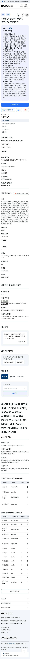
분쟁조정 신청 (5, 630)
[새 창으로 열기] (4, 301)
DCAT (19, 362)
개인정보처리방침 (10, 644)
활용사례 (12, 376)
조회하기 (15, 393)
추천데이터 (21, 376)
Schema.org (8, 362)
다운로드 (21, 341)
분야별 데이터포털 (5, 608)
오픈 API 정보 (5, 120)
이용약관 (3, 644)
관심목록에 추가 (7, 110)
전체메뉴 (26, 7)
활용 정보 (4, 132)
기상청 (3, 173)
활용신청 (14, 104)
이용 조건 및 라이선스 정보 (8, 123)
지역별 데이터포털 (5, 603)
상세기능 (5, 377)
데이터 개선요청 (6, 144)
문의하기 (3, 632)
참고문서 (4, 126)
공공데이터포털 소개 (21, 644)
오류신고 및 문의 (6, 147)
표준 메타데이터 (6, 129)
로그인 (21, 7)
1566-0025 (9, 621)
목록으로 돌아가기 (15, 591)
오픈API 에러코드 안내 (22, 193)
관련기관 (3, 599)
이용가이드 (4, 627)
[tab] (4, 376)
